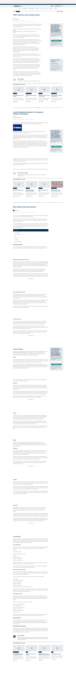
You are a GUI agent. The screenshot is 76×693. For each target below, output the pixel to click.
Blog (46, 8)
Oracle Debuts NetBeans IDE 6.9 (18, 191)
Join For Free (56, 40)
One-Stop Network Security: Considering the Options (18, 654)
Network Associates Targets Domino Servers (56, 96)
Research (50, 8)
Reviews (37, 8)
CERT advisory (21, 37)
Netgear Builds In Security (56, 653)
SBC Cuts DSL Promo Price (55, 65)
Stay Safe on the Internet (18, 241)
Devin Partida (17, 210)
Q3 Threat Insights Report (39, 691)
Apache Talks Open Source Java (43, 191)
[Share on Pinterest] (61, 11)
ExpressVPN (15, 507)
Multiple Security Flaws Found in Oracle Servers (44, 96)
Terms (60, 44)
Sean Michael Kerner (18, 117)
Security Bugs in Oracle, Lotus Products (18, 96)
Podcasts (42, 8)
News (20, 8)
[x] (53, 6)
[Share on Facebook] (58, 11)
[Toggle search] (62, 6)
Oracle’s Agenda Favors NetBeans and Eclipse (30, 191)
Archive (55, 8)
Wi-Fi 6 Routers (17, 239)
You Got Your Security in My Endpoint (31, 654)
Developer (17, 11)
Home (13, 11)
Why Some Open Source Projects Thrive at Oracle (56, 191)
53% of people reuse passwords (20, 352)
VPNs (15, 236)
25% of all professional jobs (25, 443)
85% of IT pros (20, 223)
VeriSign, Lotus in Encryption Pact (31, 96)
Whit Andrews (53, 101)
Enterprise (25, 8)
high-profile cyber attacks (27, 215)
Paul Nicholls (28, 101)
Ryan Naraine (17, 19)
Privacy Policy (53, 368)
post (33, 143)
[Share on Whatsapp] (62, 11)
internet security (27, 246)
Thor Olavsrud (41, 101)
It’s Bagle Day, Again (54, 63)
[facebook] (51, 6)
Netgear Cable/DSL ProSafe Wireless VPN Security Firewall (44, 654)
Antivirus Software (17, 232)
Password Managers (17, 234)
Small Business (31, 8)
